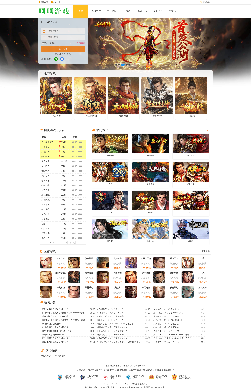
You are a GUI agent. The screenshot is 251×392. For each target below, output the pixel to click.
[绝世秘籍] (191, 172)
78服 (63, 176)
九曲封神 (45, 152)
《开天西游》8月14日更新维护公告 (112, 331)
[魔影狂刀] (191, 200)
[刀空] (110, 172)
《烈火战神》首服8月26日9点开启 (166, 320)
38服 (63, 200)
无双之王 (45, 190)
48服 (63, 147)
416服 (63, 214)
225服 (63, 195)
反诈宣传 (141, 366)
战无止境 (45, 195)
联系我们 (109, 366)
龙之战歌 (45, 214)
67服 (63, 152)
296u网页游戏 (60, 356)
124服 (63, 228)
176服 (63, 181)
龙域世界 (45, 171)
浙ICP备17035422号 (101, 387)
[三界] (110, 200)
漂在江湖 (45, 238)
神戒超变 (45, 209)
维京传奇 (61, 258)
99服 (63, 219)
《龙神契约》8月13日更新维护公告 (112, 338)
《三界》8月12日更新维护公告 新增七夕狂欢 (171, 338)
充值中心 (157, 11)
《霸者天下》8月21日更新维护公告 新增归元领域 (63, 320)
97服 (63, 233)
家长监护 (125, 366)
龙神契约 (202, 287)
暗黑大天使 (146, 258)
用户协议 (133, 366)
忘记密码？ (81, 43)
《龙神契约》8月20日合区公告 (54, 327)
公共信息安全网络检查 (69, 377)
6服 (62, 157)
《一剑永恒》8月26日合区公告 (110, 313)
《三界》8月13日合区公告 (52, 335)
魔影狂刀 (45, 166)
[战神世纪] (150, 200)
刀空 (110, 184)
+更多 (208, 130)
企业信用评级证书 (115, 377)
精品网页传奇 (46, 356)
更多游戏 (206, 251)
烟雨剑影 (45, 233)
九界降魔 (45, 200)
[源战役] (191, 229)
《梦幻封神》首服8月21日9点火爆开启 (58, 331)
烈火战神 (110, 156)
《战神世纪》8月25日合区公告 (54, 316)
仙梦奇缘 (45, 219)
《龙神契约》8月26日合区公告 (110, 309)
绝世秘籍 (190, 184)
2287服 (64, 161)
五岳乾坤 (45, 204)
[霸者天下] (191, 143)
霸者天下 (45, 181)
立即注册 (68, 54)
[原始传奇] (150, 143)
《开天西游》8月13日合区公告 (54, 338)
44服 (63, 204)
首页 (80, 11)
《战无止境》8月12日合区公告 (54, 342)
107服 (63, 238)
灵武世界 (45, 176)
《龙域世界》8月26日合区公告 (165, 309)
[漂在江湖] (110, 229)
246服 (63, 185)
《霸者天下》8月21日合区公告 (110, 320)
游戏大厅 (96, 11)
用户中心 (111, 11)
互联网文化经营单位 (138, 377)
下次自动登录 (49, 43)
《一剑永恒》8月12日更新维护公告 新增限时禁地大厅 (118, 342)
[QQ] (62, 59)
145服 (63, 209)
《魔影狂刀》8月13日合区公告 (110, 335)
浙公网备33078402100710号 (154, 387)
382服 (63, 190)
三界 (110, 212)
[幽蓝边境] (150, 229)
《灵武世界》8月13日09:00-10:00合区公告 (170, 335)
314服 (63, 142)
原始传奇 (150, 156)
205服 (63, 224)
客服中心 (173, 11)
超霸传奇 (45, 161)
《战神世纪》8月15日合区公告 (165, 327)
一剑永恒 (45, 147)
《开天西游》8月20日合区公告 (165, 324)
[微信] (56, 59)
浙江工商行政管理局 (161, 377)
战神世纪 (45, 185)
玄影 (43, 224)
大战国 (117, 287)
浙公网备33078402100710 (185, 377)
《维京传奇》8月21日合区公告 (165, 316)
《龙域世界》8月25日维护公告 (110, 316)
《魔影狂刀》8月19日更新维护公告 (112, 327)
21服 (63, 171)
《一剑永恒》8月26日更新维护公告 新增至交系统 (63, 313)
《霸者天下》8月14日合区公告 (165, 331)
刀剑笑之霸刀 (47, 142)
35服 (63, 166)
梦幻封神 (45, 157)
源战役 (190, 241)
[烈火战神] (110, 143)
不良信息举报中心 (92, 377)
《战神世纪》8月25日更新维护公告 (167, 313)
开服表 (126, 11)
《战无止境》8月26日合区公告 (54, 309)
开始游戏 (62, 268)
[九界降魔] (150, 172)
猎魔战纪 (174, 287)
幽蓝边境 (150, 241)
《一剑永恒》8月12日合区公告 (165, 342)
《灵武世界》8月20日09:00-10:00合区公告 (115, 324)
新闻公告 (142, 11)
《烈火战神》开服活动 (51, 324)
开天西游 (146, 287)
